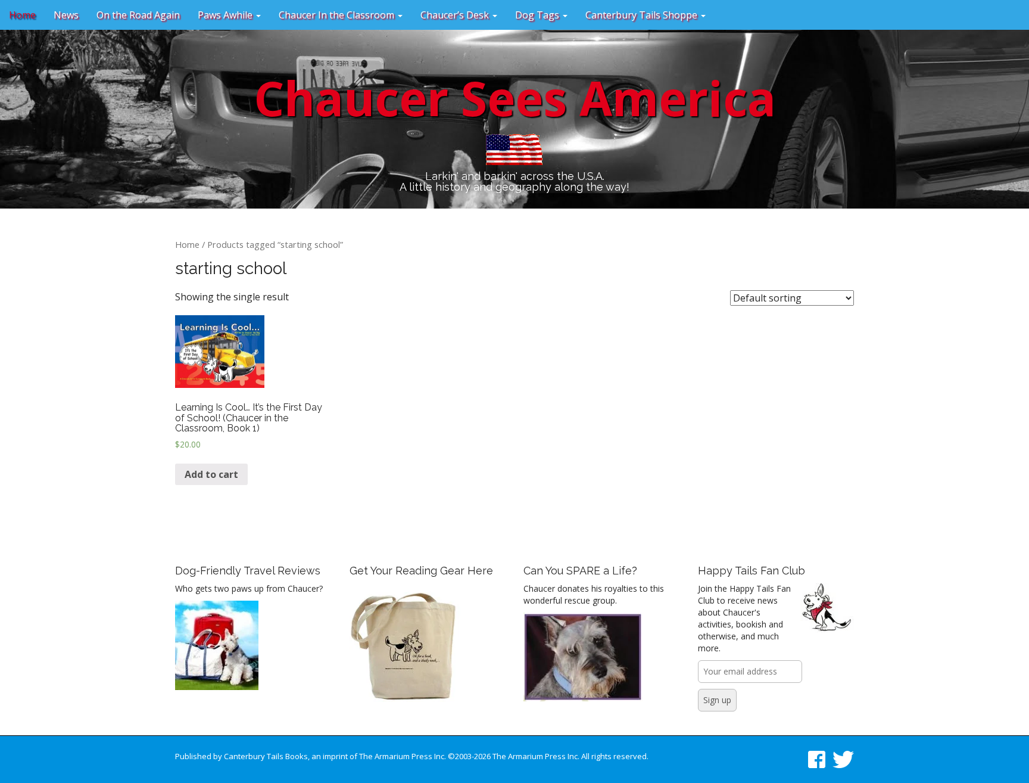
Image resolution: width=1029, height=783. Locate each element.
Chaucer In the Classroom (338, 14)
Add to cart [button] (211, 474)
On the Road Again (138, 14)
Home (22, 14)
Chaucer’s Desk (455, 14)
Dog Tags (538, 14)
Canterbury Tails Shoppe (642, 14)
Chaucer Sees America (515, 97)
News (66, 14)
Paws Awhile (226, 14)
